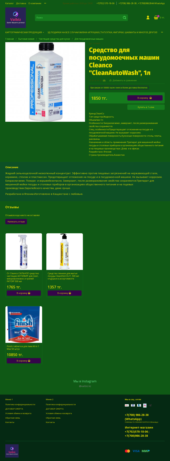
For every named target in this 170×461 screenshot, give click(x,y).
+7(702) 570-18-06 (105, 3)
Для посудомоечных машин (89, 38)
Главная (9, 38)
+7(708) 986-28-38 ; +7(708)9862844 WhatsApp (142, 3)
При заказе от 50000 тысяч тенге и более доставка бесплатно (118, 87)
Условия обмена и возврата (18, 413)
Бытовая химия (26, 38)
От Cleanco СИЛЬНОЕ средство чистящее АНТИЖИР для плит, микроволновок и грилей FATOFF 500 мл (23, 277)
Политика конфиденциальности (20, 404)
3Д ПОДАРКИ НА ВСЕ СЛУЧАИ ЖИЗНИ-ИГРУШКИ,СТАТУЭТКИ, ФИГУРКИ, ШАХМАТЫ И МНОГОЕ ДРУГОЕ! (102, 32)
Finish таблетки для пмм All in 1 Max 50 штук (23, 347)
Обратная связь (12, 418)
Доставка (21, 3)
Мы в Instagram (85, 383)
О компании (34, 3)
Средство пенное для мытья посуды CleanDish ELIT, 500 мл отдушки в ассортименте (63, 276)
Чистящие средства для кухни (54, 38)
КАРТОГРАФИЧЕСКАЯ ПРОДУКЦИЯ (23, 32)
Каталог (9, 3)
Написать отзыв (16, 221)
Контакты (9, 422)
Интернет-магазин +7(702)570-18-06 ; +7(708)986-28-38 (139, 432)
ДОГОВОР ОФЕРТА (14, 409)
